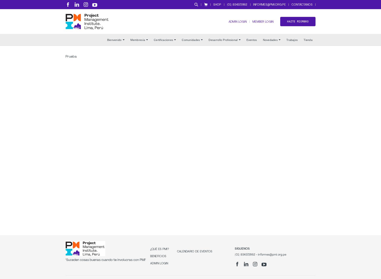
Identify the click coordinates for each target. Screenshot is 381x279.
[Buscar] (196, 4)
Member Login (262, 21)
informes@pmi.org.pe (269, 4)
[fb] (67, 4)
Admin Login (238, 21)
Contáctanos (302, 4)
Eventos (251, 40)
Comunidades (191, 40)
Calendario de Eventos (195, 251)
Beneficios (158, 256)
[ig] (85, 4)
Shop (217, 4)
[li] (76, 4)
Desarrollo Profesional (223, 40)
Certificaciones (163, 40)
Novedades (270, 40)
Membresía (137, 40)
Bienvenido (114, 40)
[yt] (94, 5)
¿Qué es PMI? (159, 249)
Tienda (308, 40)
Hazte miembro (298, 21)
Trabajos (292, 40)
